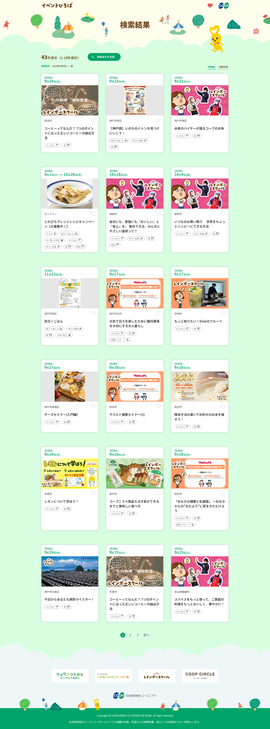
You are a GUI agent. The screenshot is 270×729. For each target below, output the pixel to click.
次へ (146, 635)
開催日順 (223, 66)
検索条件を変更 (106, 57)
